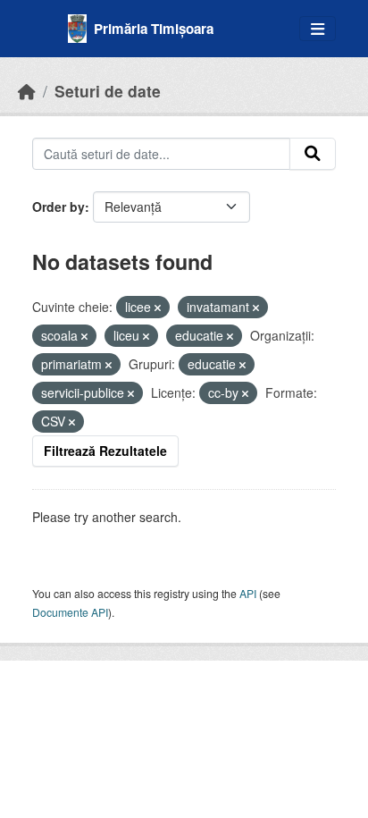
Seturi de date (107, 91)
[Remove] (158, 307)
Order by (58, 206)
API (247, 593)
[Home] (27, 91)
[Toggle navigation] (317, 29)
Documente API (70, 612)
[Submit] (312, 154)
